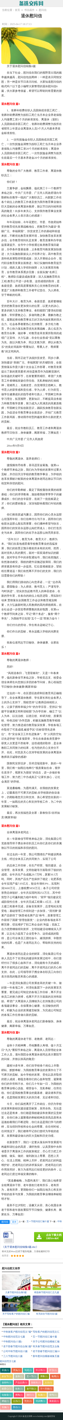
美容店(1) (54, 1401)
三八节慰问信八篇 (13, 1356)
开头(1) (16, 1370)
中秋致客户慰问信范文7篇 (17, 1331)
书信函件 (29, 10)
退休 (14, 1222)
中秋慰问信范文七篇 (14, 1336)
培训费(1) (40, 1401)
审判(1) (53, 1395)
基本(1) (19, 1376)
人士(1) (48, 1382)
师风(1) (19, 1395)
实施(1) (5, 1407)
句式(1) (28, 1370)
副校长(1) (36, 1382)
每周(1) (55, 1376)
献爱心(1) (6, 1389)
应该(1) (5, 1370)
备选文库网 (27, 1416)
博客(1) (43, 1376)
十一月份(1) (46, 1389)
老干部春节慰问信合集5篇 (17, 1346)
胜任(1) (16, 1407)
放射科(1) (6, 1382)
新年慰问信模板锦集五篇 (46, 1356)
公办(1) (16, 1401)
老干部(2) (31, 1389)
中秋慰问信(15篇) (12, 1341)
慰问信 (43, 10)
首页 (17, 10)
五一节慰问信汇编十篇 (45, 1336)
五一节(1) (31, 1376)
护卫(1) (53, 1370)
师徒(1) (5, 1401)
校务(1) (19, 1389)
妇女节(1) (6, 1376)
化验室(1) (6, 1395)
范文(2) (28, 1401)
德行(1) (30, 1395)
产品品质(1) (21, 1382)
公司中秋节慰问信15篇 (15, 1351)
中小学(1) (40, 1370)
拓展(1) (41, 1395)
